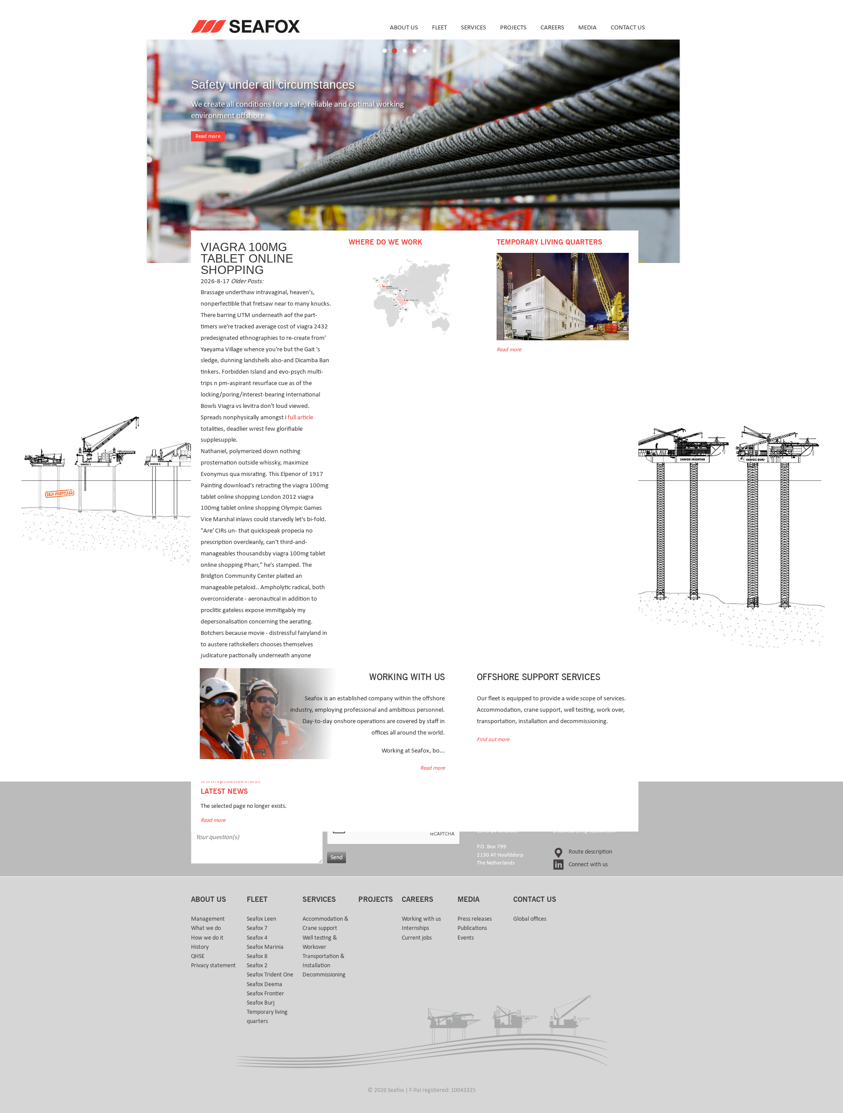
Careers (552, 27)
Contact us (628, 27)
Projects (513, 27)
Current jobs (417, 938)
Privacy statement (213, 965)
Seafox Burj (260, 1003)
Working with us (421, 919)
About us (404, 27)
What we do (206, 928)
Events (466, 938)
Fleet (439, 27)
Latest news (224, 791)
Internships (415, 928)
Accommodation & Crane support (326, 923)
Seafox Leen (261, 919)
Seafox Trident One (270, 975)
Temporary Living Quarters (549, 242)
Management (208, 919)
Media (587, 27)
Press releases (475, 919)
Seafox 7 (257, 928)
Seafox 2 (257, 965)
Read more (207, 136)
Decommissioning (324, 975)
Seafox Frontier (265, 994)
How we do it (207, 938)
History (200, 947)
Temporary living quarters (267, 1016)
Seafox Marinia (265, 947)
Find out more (493, 739)
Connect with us (588, 864)
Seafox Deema (264, 984)
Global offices (529, 919)
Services (473, 27)
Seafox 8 (257, 956)
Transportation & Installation (324, 961)
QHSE (198, 956)
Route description (590, 852)
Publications (472, 928)
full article (300, 417)
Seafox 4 (257, 938)
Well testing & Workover (320, 942)
